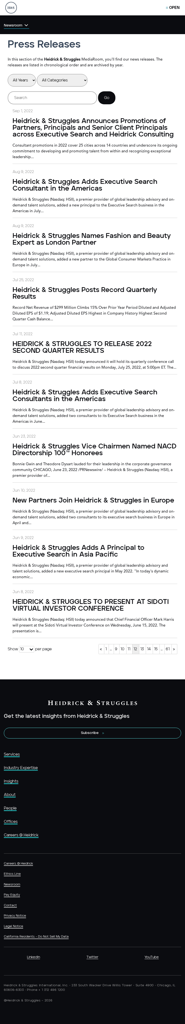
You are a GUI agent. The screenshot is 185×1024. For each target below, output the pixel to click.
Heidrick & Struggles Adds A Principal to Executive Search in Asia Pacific (78, 551)
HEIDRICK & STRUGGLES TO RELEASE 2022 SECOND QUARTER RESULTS (82, 347)
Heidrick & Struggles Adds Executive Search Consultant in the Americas (85, 185)
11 (128, 649)
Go (106, 98)
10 (122, 649)
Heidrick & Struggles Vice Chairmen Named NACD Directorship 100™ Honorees (95, 450)
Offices (11, 822)
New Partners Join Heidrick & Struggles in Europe (93, 500)
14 (149, 649)
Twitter (92, 957)
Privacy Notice (15, 915)
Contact (10, 905)
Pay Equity (12, 894)
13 (142, 649)
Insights (11, 781)
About (10, 795)
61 (168, 649)
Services (12, 754)
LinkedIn (33, 957)
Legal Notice (13, 926)
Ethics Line (12, 873)
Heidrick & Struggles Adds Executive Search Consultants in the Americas (85, 396)
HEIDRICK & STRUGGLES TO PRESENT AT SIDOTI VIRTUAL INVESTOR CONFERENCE (91, 605)
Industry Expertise (21, 768)
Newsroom (12, 884)
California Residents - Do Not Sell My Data (36, 936)
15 (156, 649)
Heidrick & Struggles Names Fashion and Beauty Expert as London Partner (92, 239)
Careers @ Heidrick (21, 835)
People (10, 808)
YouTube (152, 957)
